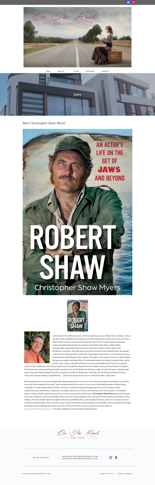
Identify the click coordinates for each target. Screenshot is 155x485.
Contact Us (105, 71)
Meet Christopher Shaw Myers (44, 123)
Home (48, 71)
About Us (61, 71)
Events (76, 71)
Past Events (90, 71)
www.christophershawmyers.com (38, 409)
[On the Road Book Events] (77, 37)
